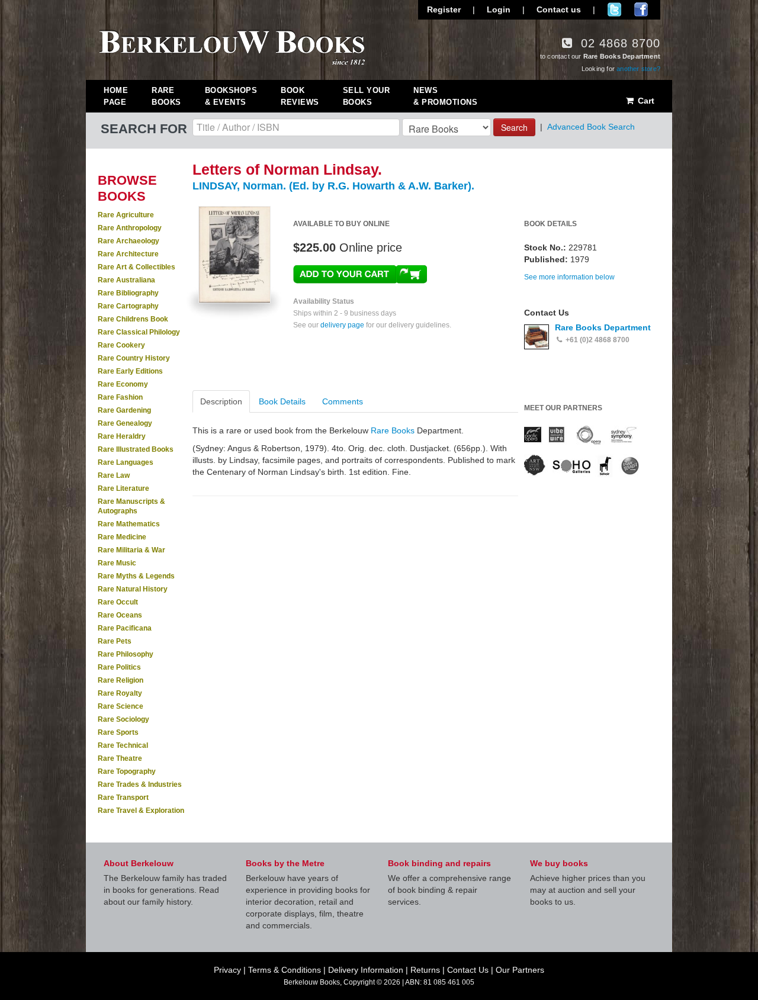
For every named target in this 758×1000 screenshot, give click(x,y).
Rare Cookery (121, 345)
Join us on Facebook (641, 9)
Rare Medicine (122, 537)
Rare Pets (114, 641)
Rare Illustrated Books (136, 449)
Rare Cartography (128, 306)
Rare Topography (127, 771)
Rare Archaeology (128, 241)
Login (498, 9)
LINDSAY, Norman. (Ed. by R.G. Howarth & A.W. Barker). (333, 186)
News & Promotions (445, 96)
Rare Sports (118, 732)
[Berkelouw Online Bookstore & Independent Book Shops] (232, 46)
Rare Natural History (133, 589)
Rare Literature (123, 488)
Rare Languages (125, 462)
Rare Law (114, 475)
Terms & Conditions (284, 970)
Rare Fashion (120, 397)
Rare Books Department (603, 327)
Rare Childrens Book (133, 319)
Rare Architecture (128, 254)
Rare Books (166, 96)
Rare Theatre (120, 758)
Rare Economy (123, 384)
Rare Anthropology (130, 228)
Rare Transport (123, 797)
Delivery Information (365, 970)
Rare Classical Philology (139, 332)
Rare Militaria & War (131, 550)
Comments (342, 401)
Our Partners (520, 970)
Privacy (227, 970)
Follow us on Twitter (614, 9)
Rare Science (120, 706)
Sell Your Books (366, 96)
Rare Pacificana (125, 628)
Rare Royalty (120, 693)
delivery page (342, 325)
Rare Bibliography (128, 293)
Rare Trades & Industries (140, 784)
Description (221, 401)
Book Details (282, 401)
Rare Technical (123, 745)
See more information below (569, 277)
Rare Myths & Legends (136, 576)
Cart (644, 100)
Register (444, 9)
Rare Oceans (120, 615)
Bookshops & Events (231, 96)
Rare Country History (134, 358)
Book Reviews (300, 96)
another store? (638, 68)
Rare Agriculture (126, 215)
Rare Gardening (124, 410)
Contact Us (468, 970)
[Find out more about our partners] (582, 450)
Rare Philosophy (125, 654)
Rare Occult (118, 602)
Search (514, 127)
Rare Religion (120, 680)
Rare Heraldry (122, 436)
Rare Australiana (126, 280)
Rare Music (117, 563)
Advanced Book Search (591, 126)
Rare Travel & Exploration (141, 810)
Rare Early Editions (130, 371)
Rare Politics (119, 667)
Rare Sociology (123, 719)
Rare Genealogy (125, 423)
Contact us (559, 9)
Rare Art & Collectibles (136, 267)
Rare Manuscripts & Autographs (131, 506)
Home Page (116, 96)
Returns (425, 970)
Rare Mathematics (129, 524)
